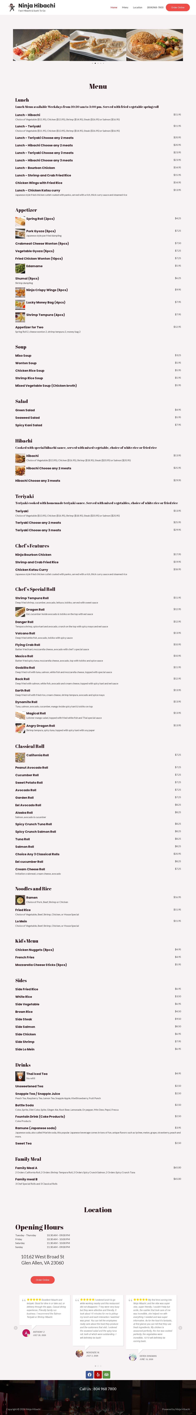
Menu (125, 7)
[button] (178, 7)
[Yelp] (98, 1375)
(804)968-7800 (155, 7)
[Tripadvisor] (106, 1375)
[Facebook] (89, 1375)
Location (137, 7)
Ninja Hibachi (36, 5)
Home (114, 7)
